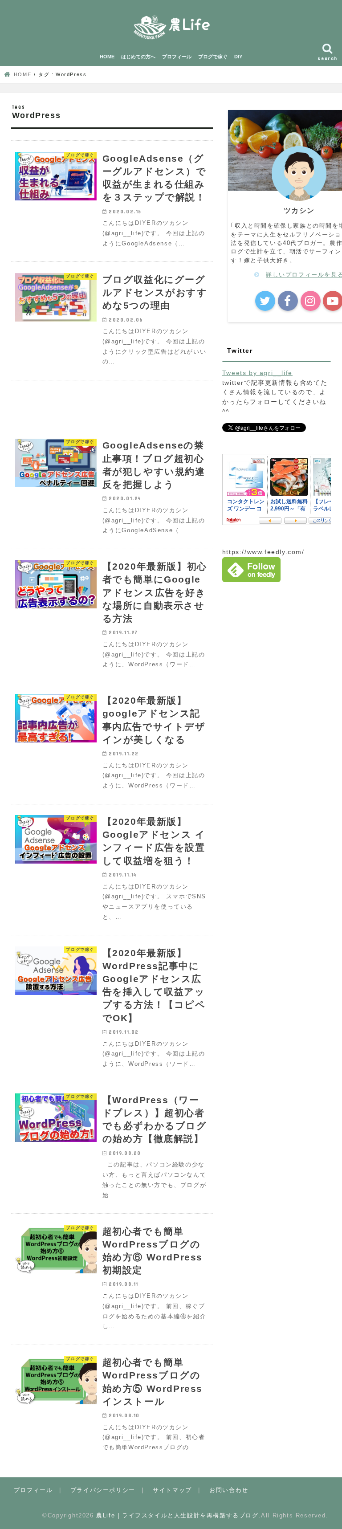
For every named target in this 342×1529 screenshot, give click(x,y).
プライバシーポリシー (102, 1490)
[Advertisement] (112, 404)
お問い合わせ (228, 1490)
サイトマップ (172, 1490)
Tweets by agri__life (257, 372)
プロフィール (176, 56)
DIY (238, 56)
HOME (107, 56)
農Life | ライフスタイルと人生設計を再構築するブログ (177, 1515)
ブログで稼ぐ (213, 56)
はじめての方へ (138, 56)
